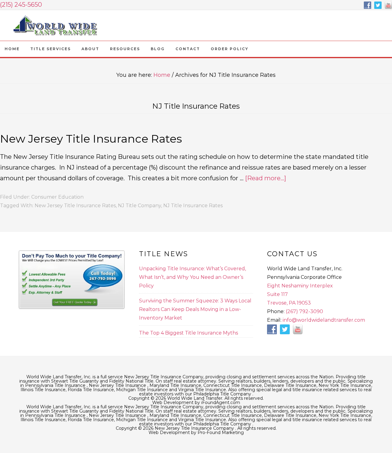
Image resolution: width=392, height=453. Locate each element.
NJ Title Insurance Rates (193, 205)
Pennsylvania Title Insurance (56, 385)
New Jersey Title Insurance (118, 385)
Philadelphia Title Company (222, 394)
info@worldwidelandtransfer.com (324, 320)
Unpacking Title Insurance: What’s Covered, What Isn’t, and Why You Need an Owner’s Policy (192, 277)
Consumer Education (57, 197)
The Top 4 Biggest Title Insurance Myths (188, 333)
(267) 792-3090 (304, 311)
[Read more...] (265, 178)
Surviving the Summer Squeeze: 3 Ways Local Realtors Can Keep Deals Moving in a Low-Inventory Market (195, 309)
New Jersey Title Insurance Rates (91, 138)
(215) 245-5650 (21, 4)
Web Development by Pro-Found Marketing (196, 432)
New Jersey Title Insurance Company (55, 25)
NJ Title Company (139, 205)
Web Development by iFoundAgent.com (196, 402)
